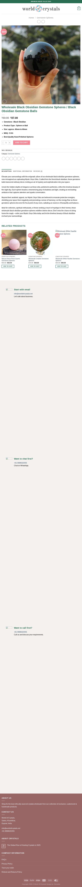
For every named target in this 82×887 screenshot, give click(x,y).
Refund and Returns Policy (12, 872)
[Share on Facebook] (7, 158)
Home (31, 18)
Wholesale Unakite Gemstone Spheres (39, 259)
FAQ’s (4, 860)
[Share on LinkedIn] (23, 158)
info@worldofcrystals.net (23, 294)
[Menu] (3, 8)
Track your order (8, 868)
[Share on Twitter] (11, 158)
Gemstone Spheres (45, 18)
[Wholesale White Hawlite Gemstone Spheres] (68, 242)
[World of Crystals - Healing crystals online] (41, 8)
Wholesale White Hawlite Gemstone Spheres (68, 259)
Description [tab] (6, 171)
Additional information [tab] (22, 171)
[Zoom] (4, 102)
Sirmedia (57, 884)
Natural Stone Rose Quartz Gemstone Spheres (11, 259)
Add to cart (21, 142)
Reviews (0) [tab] (37, 171)
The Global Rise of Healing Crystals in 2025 (23, 845)
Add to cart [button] (8, 266)
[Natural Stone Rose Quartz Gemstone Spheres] (14, 242)
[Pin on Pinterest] (19, 158)
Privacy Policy (7, 864)
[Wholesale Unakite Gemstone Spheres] (41, 242)
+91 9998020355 (20, 463)
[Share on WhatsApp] (3, 158)
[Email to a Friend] (15, 158)
